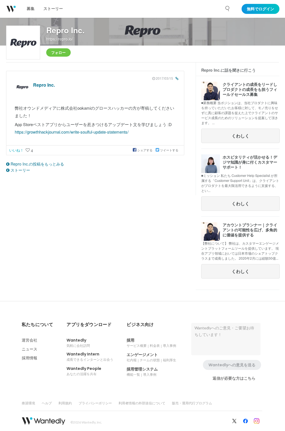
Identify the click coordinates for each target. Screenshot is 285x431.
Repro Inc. (65, 30)
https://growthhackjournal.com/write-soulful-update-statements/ (72, 132)
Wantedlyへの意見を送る (231, 365)
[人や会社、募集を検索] (227, 8)
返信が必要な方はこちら (234, 378)
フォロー (58, 52)
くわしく (240, 135)
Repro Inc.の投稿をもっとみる (36, 164)
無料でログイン (260, 9)
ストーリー (19, 170)
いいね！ (17, 150)
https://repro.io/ (59, 39)
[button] (37, 324)
